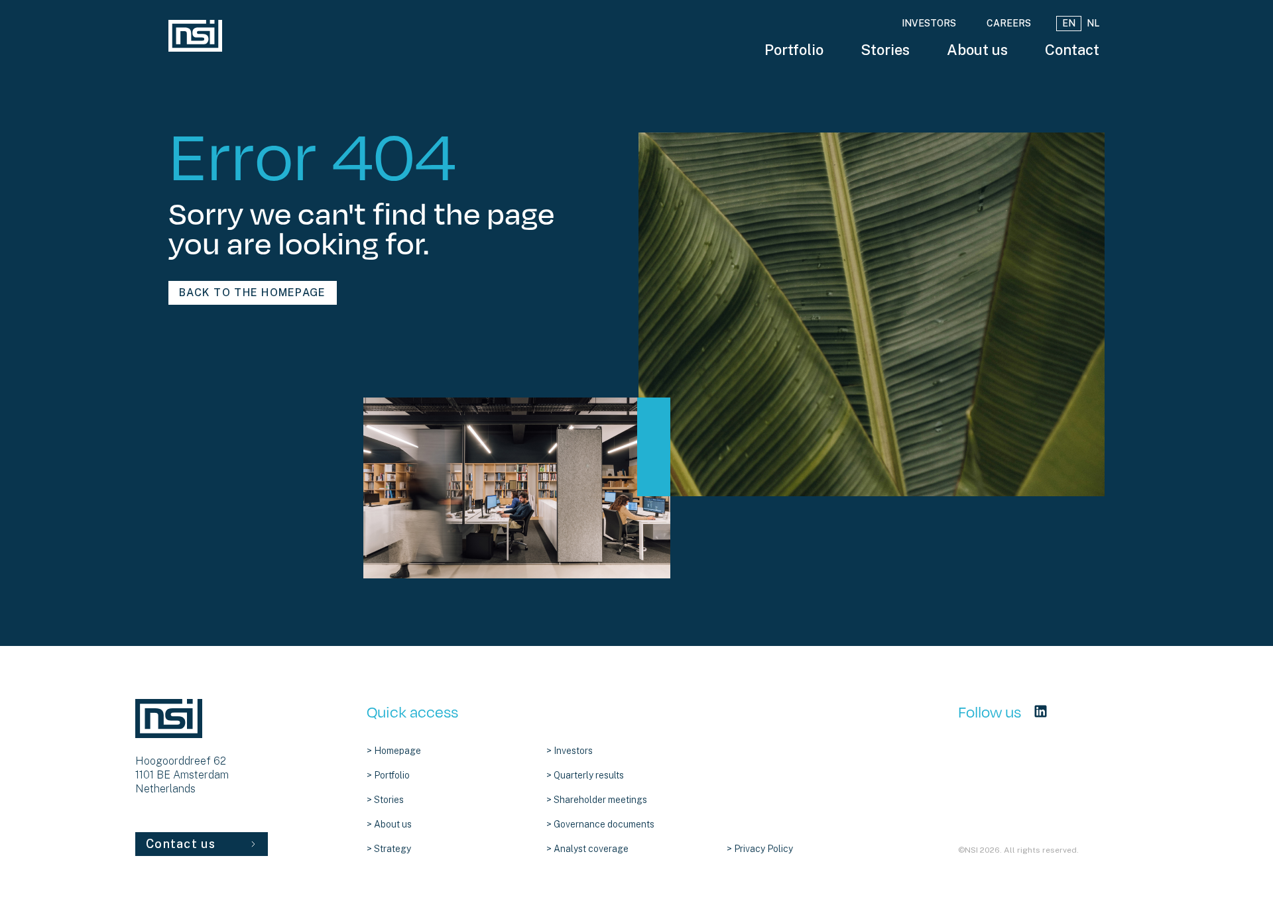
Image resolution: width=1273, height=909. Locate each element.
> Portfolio (388, 775)
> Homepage (394, 750)
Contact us (180, 844)
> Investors (569, 750)
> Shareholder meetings (596, 799)
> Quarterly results (585, 775)
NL (1093, 23)
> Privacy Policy (760, 848)
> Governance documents (600, 824)
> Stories (385, 799)
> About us (389, 824)
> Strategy (389, 848)
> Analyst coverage (587, 848)
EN (1068, 23)
